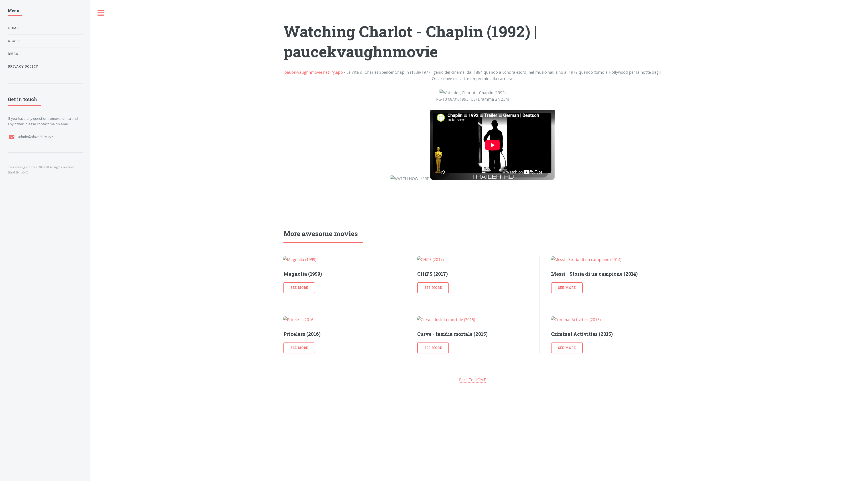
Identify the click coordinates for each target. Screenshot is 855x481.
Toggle (100, 13)
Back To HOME (472, 379)
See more (299, 287)
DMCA (13, 54)
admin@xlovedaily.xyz (35, 136)
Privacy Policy (23, 66)
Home (13, 28)
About (14, 41)
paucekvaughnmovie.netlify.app (313, 72)
